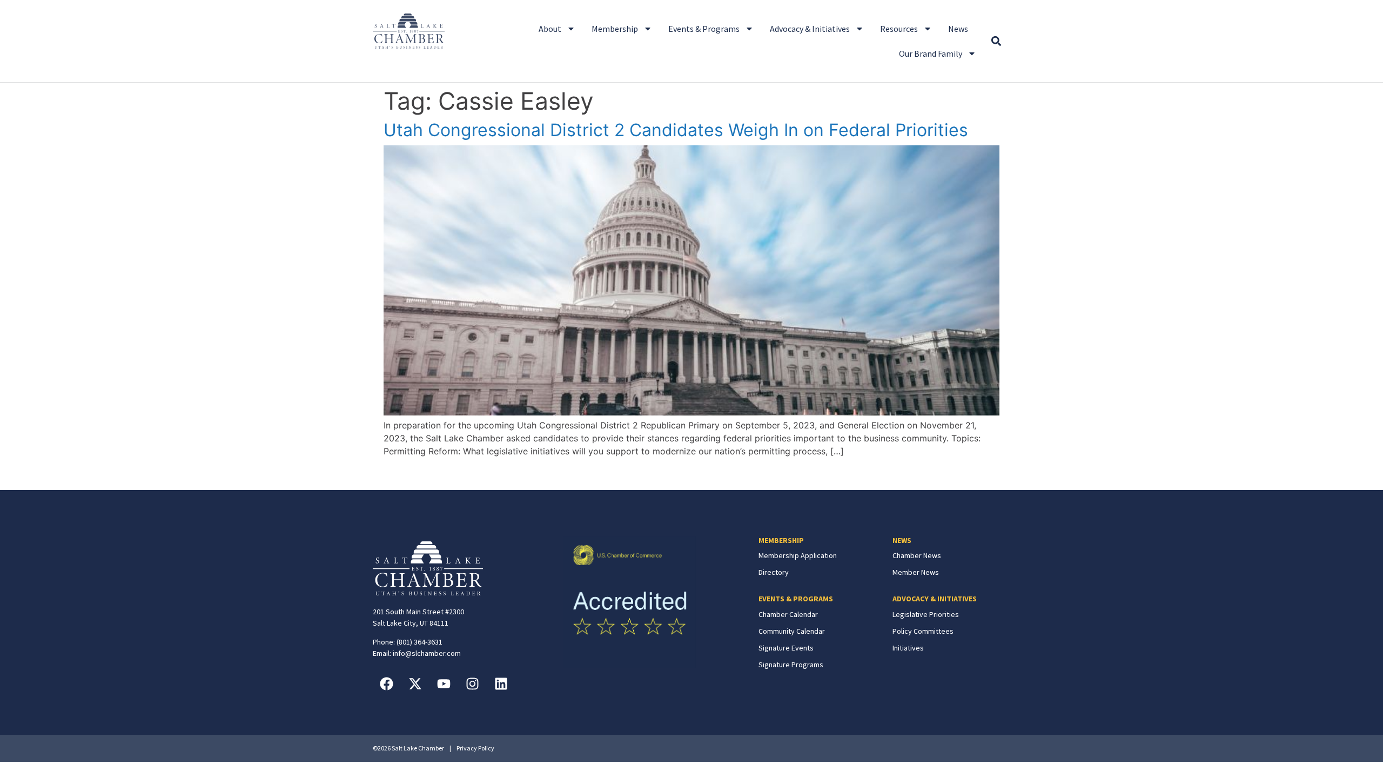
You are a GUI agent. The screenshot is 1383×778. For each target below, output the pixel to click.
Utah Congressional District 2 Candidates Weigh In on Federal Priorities (676, 129)
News (958, 28)
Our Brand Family (930, 53)
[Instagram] (472, 683)
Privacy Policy (475, 748)
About (550, 28)
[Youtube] (443, 683)
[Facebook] (386, 683)
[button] (996, 41)
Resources (899, 28)
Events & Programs (704, 28)
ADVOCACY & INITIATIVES (934, 598)
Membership (615, 28)
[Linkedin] (500, 683)
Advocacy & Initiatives (810, 28)
